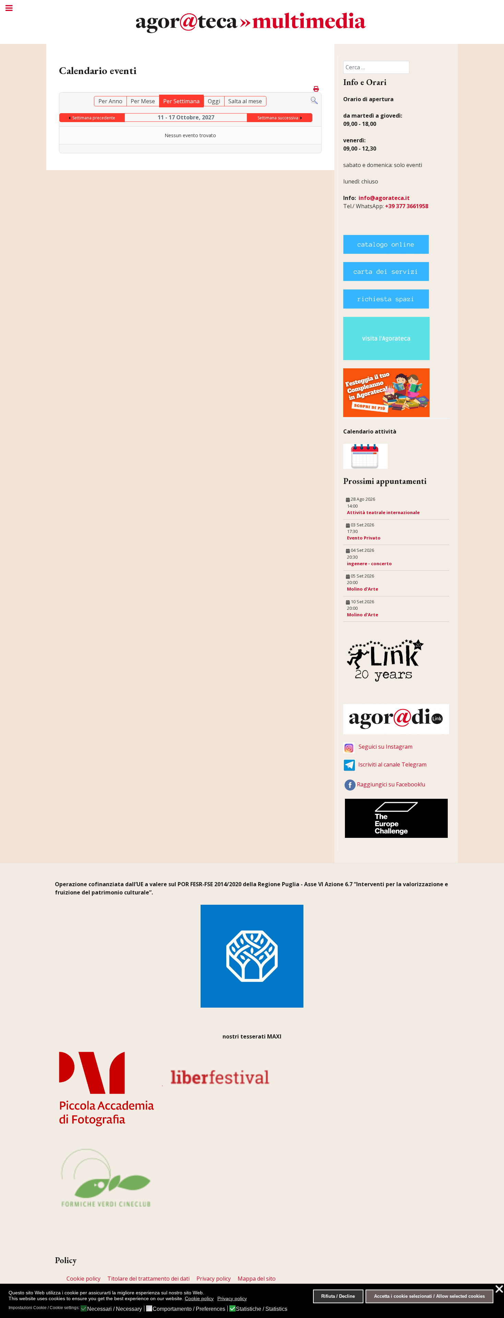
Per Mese (143, 101)
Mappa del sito (257, 1278)
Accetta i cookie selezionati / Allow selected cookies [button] (429, 1296)
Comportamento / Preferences (189, 1309)
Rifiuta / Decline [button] (338, 1296)
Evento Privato (364, 538)
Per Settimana (181, 101)
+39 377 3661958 (406, 206)
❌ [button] (499, 1289)
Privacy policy (213, 1278)
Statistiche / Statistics (261, 1309)
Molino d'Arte (362, 589)
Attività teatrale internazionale (383, 512)
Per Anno (110, 101)
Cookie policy (83, 1278)
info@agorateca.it (384, 198)
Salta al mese (245, 101)
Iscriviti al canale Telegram (392, 764)
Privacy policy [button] (232, 1298)
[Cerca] (314, 100)
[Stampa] (316, 89)
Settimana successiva (277, 118)
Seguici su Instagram (385, 746)
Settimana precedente (93, 118)
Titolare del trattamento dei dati (148, 1278)
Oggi (214, 101)
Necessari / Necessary (114, 1309)
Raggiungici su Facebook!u (391, 784)
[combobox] (376, 67)
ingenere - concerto (369, 563)
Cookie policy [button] (199, 1298)
